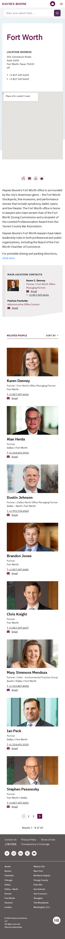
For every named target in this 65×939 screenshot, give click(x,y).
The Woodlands (41, 902)
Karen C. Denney (35, 280)
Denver (8, 893)
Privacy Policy (28, 839)
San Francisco (40, 893)
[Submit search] (57, 13)
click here (8, 258)
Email (34, 291)
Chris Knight (17, 614)
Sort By (51, 335)
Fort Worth (13, 389)
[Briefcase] (52, 3)
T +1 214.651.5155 (18, 744)
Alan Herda (16, 439)
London (8, 907)
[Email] (29, 178)
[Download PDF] (35, 178)
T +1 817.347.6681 (18, 569)
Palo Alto (38, 884)
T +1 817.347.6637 (18, 627)
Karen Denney (18, 380)
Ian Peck (14, 731)
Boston (8, 871)
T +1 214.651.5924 (18, 452)
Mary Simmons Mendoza (27, 672)
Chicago (8, 880)
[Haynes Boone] (14, 4)
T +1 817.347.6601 (18, 802)
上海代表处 (11, 844)
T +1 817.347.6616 (18, 394)
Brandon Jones (19, 556)
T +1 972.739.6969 (18, 511)
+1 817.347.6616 (39, 294)
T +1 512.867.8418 (18, 686)
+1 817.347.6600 (19, 74)
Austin (10, 680)
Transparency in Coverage (35, 844)
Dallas (10, 447)
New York (38, 871)
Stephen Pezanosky (23, 789)
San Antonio (39, 889)
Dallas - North (14, 505)
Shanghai (38, 898)
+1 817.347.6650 (19, 79)
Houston (9, 902)
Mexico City (39, 866)
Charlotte (9, 875)
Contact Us (11, 839)
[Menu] (61, 3)
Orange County (41, 880)
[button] (41, 178)
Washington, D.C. (42, 907)
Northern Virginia (42, 875)
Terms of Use (48, 839)
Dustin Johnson (20, 497)
